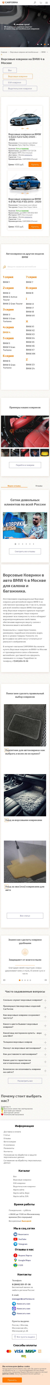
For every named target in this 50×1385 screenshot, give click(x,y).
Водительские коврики (24, 1186)
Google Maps (24, 1260)
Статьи (7, 1135)
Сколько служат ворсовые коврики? (22, 1000)
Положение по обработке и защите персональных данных (20, 1156)
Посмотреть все (25, 1081)
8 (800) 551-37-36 (21, 1284)
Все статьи (25, 915)
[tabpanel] (25, 525)
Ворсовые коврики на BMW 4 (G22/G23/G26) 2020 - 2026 (24, 137)
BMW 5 (6, 343)
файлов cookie (8, 1374)
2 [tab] (19, 544)
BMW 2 (6, 293)
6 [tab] (34, 544)
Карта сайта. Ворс (21, 1193)
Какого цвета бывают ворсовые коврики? (20, 1025)
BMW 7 (29, 282)
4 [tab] (27, 544)
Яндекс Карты (25, 1255)
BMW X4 (30, 338)
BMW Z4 (30, 368)
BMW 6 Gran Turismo (9, 366)
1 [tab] (16, 544)
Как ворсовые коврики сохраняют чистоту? (21, 1016)
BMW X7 (30, 349)
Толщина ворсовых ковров (17, 1042)
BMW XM (30, 353)
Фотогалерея (10, 1141)
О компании (9, 1145)
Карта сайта (18, 1189)
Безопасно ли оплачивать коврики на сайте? (22, 1070)
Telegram (22, 1244)
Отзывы (7, 1138)
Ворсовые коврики (22, 1179)
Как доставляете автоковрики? (20, 1054)
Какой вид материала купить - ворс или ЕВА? (22, 1034)
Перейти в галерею (25, 465)
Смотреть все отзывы (25, 551)
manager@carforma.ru (23, 1299)
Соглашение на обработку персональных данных (22, 1161)
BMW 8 (29, 293)
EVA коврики (19, 1183)
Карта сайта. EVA (20, 1196)
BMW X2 (30, 330)
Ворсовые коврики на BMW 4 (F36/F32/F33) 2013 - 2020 (24, 200)
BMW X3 (30, 334)
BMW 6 (6, 361)
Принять (12, 1380)
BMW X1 (30, 326)
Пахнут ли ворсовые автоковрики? (22, 1048)
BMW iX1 (30, 315)
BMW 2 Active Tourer (10, 298)
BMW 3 (6, 314)
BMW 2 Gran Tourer (13, 303)
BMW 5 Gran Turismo (9, 348)
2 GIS (20, 1265)
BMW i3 (30, 303)
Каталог (24, 1170)
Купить (35, 164)
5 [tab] (30, 544)
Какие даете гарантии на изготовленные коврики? (17, 1061)
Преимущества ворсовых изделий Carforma (21, 1007)
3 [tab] (23, 544)
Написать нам (23, 1303)
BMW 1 (6, 282)
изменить (28, 155)
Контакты (8, 1151)
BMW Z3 (30, 364)
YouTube (22, 1239)
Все (15, 1176)
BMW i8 (30, 311)
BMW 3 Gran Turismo (9, 320)
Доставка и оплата (12, 1131)
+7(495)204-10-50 (20, 661)
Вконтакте (23, 1234)
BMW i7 (30, 307)
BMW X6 (30, 345)
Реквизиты (9, 1148)
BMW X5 (30, 342)
